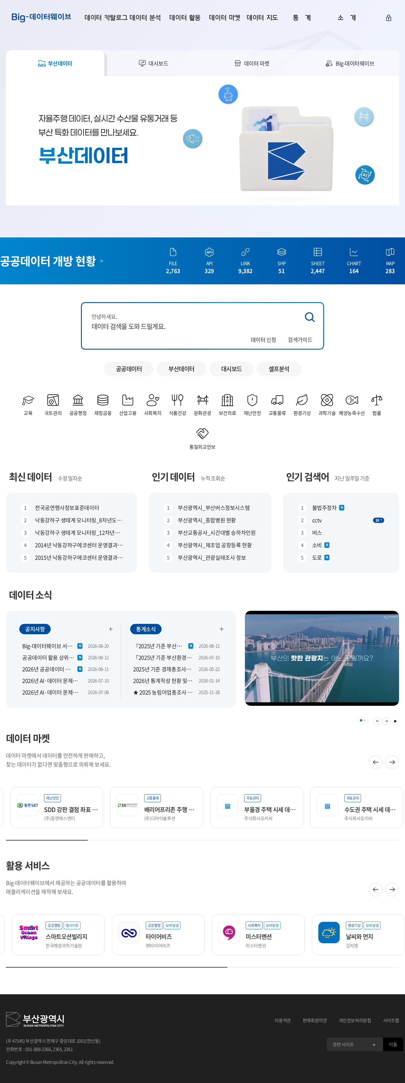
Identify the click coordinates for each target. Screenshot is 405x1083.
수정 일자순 (70, 478)
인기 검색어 (307, 476)
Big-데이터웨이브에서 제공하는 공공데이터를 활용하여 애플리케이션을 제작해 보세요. (66, 887)
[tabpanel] (202, 140)
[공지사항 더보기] (111, 629)
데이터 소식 (30, 595)
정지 (395, 721)
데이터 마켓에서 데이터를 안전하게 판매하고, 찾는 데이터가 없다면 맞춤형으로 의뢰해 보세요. (58, 759)
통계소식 (146, 629)
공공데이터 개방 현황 (48, 260)
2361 (68, 1049)
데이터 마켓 (28, 738)
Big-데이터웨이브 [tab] (355, 63)
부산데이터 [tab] (60, 63)
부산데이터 (181, 368)
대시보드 (231, 368)
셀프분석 (279, 368)
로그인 (389, 18)
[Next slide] (392, 762)
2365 (57, 1049)
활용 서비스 (28, 865)
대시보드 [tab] (158, 63)
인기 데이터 (173, 476)
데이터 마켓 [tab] (257, 63)
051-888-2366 (38, 1049)
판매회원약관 (315, 1020)
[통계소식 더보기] (222, 629)
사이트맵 (391, 1020)
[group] (322, 662)
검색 (310, 317)
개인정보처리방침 (355, 1020)
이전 (377, 721)
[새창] (35, 1020)
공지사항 (35, 629)
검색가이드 (300, 340)
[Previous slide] (375, 762)
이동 (393, 1044)
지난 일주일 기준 (352, 478)
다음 (386, 721)
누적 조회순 (213, 478)
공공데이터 (129, 368)
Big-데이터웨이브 (41, 17)
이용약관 (283, 1020)
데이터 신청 (263, 340)
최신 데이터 (30, 476)
